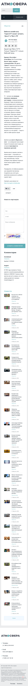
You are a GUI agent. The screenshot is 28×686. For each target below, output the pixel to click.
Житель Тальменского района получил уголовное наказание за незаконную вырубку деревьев (17, 478)
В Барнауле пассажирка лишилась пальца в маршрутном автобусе (17, 491)
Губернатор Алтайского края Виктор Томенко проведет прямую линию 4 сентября (16, 412)
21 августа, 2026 (15, 485)
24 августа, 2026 (15, 303)
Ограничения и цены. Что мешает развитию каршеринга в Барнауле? (17, 372)
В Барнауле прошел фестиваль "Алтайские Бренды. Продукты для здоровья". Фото (17, 309)
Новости (8, 291)
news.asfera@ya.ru (8, 651)
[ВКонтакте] (5, 45)
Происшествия (15, 495)
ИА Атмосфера (14, 4)
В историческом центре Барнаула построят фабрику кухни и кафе (16, 347)
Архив (14, 618)
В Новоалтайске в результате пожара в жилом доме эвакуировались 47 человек (17, 606)
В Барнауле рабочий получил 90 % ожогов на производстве (17, 516)
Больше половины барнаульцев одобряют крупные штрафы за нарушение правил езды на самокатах (17, 439)
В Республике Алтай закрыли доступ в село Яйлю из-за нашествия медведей (17, 528)
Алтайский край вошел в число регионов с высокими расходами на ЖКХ (17, 321)
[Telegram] (12, 45)
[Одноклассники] (9, 45)
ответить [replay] (6, 259)
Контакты (19, 683)
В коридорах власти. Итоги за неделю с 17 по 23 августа (17, 452)
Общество (7, 26)
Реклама (12, 683)
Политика (14, 429)
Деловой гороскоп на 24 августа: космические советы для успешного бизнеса (17, 464)
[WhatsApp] (15, 45)
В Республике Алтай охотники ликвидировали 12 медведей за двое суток (16, 566)
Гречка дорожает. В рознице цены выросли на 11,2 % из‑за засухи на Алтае (17, 540)
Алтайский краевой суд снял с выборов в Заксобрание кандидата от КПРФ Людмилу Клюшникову (17, 504)
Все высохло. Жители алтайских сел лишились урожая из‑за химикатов (17, 297)
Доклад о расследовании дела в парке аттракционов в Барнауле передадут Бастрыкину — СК (17, 553)
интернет (8, 193)
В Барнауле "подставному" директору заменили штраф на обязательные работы (17, 334)
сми (14, 188)
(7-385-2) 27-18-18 (8, 658)
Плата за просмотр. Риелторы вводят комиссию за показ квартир (16, 384)
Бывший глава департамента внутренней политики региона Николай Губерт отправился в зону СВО (16, 397)
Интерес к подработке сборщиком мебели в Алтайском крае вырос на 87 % (17, 593)
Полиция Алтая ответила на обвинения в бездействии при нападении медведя (17, 359)
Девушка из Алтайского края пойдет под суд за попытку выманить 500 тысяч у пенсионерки (17, 580)
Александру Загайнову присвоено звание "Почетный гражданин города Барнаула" (17, 425)
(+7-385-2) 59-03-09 (8, 645)
